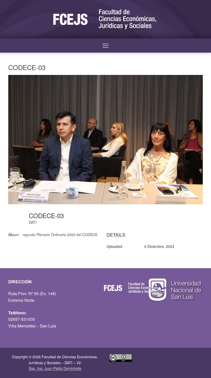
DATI (33, 222)
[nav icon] (105, 45)
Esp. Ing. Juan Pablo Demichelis (55, 368)
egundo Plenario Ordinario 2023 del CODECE (60, 234)
